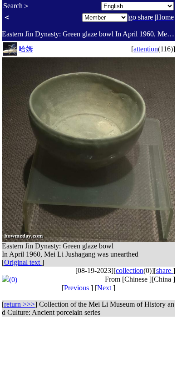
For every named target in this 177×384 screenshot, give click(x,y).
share (164, 270)
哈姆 (26, 49)
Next (105, 288)
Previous (77, 288)
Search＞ (16, 6)
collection (129, 270)
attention (145, 49)
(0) (13, 279)
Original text (23, 262)
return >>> (19, 304)
